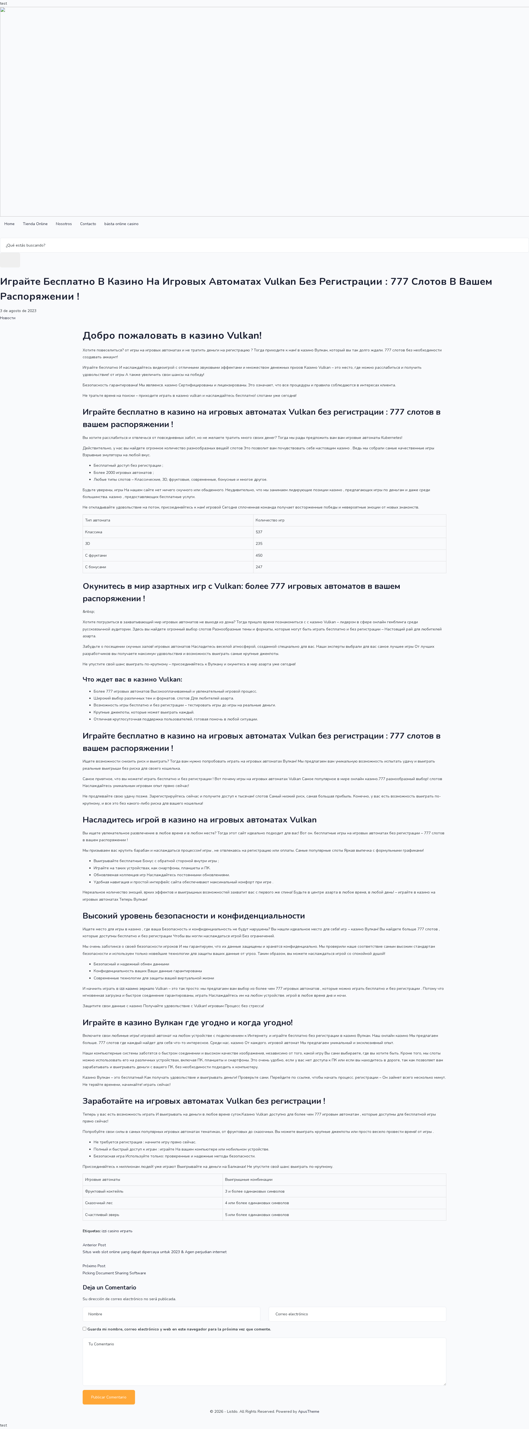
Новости (7, 318)
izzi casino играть (117, 1231)
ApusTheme (308, 1411)
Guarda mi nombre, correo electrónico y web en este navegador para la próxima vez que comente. (179, 1329)
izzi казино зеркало (137, 988)
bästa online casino (121, 223)
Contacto (88, 223)
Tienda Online (35, 223)
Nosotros (64, 223)
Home (9, 223)
